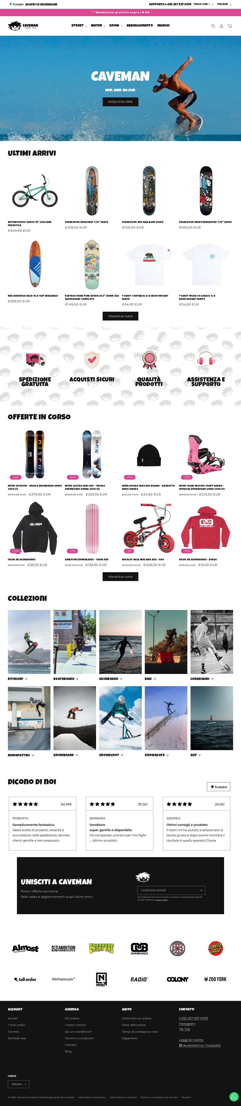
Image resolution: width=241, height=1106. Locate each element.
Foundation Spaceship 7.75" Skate (86, 222)
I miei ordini (16, 1025)
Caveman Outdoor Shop (30, 1097)
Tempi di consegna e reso (140, 1031)
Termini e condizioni (79, 1038)
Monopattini (19, 755)
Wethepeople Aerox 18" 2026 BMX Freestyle (30, 224)
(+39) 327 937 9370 (193, 1018)
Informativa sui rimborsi (123, 1097)
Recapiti (186, 1097)
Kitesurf (15, 679)
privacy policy (162, 900)
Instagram (187, 1023)
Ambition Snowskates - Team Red (87, 560)
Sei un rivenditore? (78, 1031)
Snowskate (155, 755)
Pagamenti (130, 1038)
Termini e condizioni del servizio (159, 1097)
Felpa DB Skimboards (21, 560)
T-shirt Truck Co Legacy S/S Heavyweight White (197, 298)
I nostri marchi (75, 1025)
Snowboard (63, 755)
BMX (148, 679)
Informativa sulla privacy (92, 1097)
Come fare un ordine (136, 1018)
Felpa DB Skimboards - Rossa (198, 560)
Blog (68, 1051)
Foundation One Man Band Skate (142, 222)
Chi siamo (72, 1018)
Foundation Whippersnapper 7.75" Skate (205, 222)
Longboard (200, 679)
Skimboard (108, 679)
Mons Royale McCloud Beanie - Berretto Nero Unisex (148, 488)
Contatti (71, 1045)
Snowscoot (109, 755)
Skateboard (63, 679)
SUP (194, 755)
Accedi (13, 1018)
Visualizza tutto (120, 316)
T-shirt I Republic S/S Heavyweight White (145, 298)
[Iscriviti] (201, 890)
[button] (79, 25)
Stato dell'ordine (134, 1025)
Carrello (13, 1031)
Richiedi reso (17, 1038)
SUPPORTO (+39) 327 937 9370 (170, 4)
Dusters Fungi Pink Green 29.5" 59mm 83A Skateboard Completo (92, 298)
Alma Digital (67, 1097)
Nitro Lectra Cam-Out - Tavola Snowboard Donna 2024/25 (85, 488)
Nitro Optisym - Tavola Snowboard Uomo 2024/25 (35, 488)
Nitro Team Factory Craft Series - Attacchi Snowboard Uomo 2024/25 (202, 488)
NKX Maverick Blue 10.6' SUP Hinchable (33, 296)
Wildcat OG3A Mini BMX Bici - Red (143, 560)
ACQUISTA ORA (120, 101)
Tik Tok (184, 1029)
